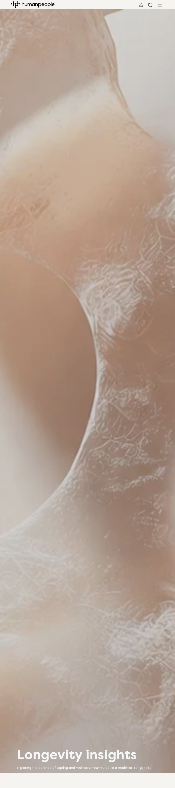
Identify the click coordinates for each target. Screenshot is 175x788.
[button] (150, 4)
